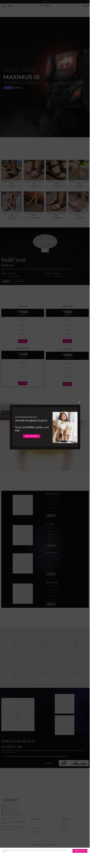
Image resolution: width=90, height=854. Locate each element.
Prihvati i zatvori (78, 850)
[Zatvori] (78, 402)
